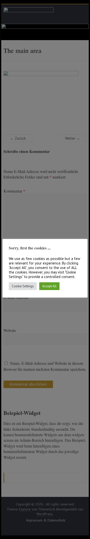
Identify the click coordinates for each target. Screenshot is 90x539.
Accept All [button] (49, 286)
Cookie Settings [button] (23, 286)
